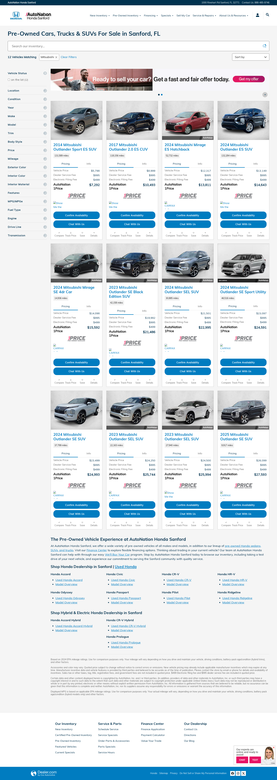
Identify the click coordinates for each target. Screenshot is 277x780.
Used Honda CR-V (179, 580)
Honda (153, 773)
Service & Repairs (203, 15)
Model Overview (66, 584)
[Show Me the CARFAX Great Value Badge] (59, 205)
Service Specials (108, 735)
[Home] (16, 15)
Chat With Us (76, 224)
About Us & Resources (232, 15)
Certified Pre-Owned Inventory (73, 735)
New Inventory (98, 15)
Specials (166, 15)
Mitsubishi (47, 57)
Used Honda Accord (69, 580)
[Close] (273, 748)
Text (255, 760)
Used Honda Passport (126, 598)
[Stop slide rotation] (265, 95)
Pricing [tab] (66, 163)
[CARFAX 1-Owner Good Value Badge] (171, 348)
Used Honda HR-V (234, 580)
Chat (242, 760)
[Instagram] (238, 773)
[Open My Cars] (257, 15)
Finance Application (153, 729)
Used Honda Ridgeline (237, 598)
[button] (76, 156)
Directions (190, 735)
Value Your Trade (151, 740)
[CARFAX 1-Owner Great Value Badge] (171, 205)
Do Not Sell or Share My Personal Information (203, 773)
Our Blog (189, 740)
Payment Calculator (153, 735)
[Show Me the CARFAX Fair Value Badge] (115, 205)
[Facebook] (232, 773)
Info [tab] (89, 163)
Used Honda (126, 566)
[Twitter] (243, 773)
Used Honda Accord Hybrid (73, 626)
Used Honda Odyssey (70, 598)
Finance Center (97, 550)
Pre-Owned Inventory (125, 15)
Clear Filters (69, 57)
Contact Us (190, 729)
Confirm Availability (76, 215)
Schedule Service (108, 729)
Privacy (173, 773)
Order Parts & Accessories (114, 740)
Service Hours (106, 752)
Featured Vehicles (65, 746)
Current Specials (65, 752)
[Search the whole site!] (267, 15)
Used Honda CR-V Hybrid (128, 626)
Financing (149, 15)
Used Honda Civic (123, 580)
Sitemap (163, 773)
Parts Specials (106, 746)
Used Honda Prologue (126, 642)
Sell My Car (183, 15)
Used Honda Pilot (178, 598)
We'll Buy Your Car (117, 554)
